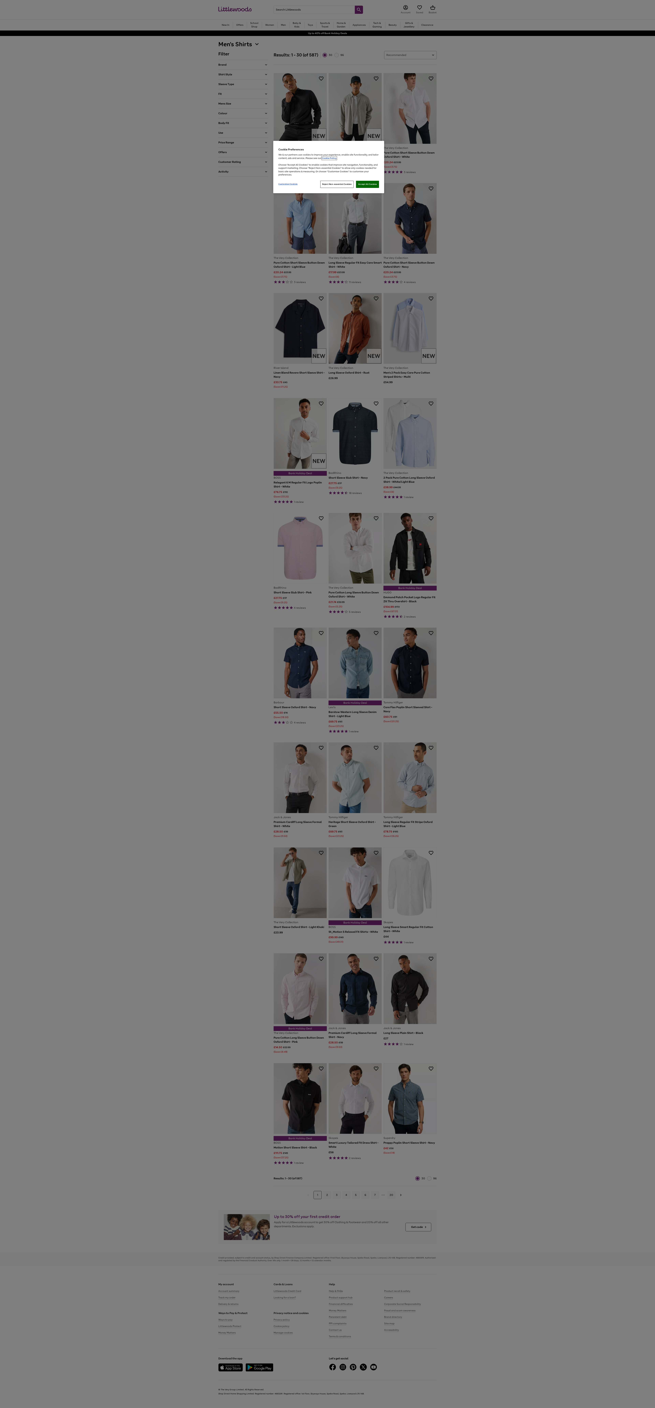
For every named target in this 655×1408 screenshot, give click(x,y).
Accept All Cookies (367, 184)
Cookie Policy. (329, 158)
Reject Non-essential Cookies (337, 184)
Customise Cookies (288, 184)
